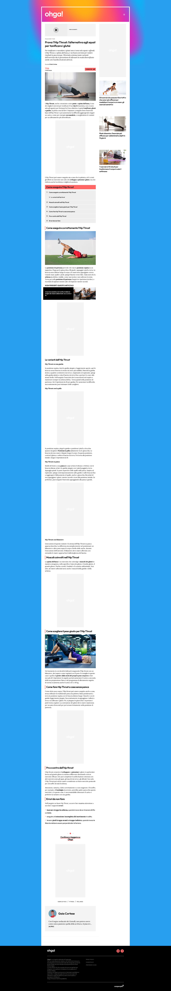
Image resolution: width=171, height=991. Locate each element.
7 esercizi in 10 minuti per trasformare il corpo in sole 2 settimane (110, 169)
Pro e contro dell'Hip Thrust (57, 216)
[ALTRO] (51, 926)
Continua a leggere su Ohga (70, 838)
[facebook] (122, 951)
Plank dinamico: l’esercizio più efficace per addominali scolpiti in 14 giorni (112, 135)
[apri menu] (124, 14)
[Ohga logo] (54, 14)
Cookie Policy (90, 962)
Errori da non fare (54, 221)
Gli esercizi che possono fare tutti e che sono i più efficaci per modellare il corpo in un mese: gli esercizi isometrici (112, 101)
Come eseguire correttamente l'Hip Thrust (62, 192)
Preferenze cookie (91, 965)
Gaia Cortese (66, 913)
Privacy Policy (90, 959)
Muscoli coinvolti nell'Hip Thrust (59, 202)
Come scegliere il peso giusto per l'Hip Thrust (63, 207)
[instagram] (118, 951)
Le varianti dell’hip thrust (58, 197)
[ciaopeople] (119, 986)
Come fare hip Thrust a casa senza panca (62, 211)
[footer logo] (64, 950)
